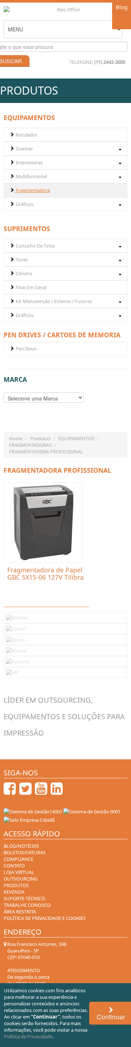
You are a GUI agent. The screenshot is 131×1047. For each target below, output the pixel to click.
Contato (14, 865)
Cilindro (23, 273)
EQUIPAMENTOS (76, 438)
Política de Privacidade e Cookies (45, 918)
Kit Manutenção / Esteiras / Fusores (53, 301)
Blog (121, 7)
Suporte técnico (24, 898)
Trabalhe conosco (27, 905)
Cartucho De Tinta (35, 245)
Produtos (40, 438)
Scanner (24, 148)
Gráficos (24, 204)
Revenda (14, 892)
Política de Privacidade (28, 1036)
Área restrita (20, 911)
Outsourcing (20, 878)
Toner (21, 259)
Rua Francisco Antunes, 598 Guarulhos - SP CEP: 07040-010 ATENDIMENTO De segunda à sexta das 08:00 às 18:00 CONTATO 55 (36, 973)
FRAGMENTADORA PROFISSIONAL (46, 451)
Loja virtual (19, 872)
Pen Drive (25, 348)
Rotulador (26, 134)
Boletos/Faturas (24, 852)
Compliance (18, 859)
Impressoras (29, 162)
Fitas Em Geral (30, 287)
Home (16, 438)
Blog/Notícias (21, 846)
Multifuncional (31, 176)
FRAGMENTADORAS (30, 445)
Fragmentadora (32, 190)
